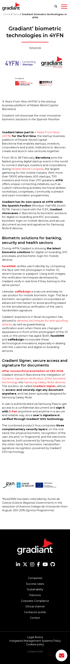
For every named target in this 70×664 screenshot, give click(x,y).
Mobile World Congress (27, 169)
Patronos (35, 595)
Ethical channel (35, 606)
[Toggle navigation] (64, 7)
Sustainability (35, 589)
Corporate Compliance (35, 601)
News (16, 14)
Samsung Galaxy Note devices (44, 382)
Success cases (35, 583)
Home (7, 14)
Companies (35, 578)
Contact (35, 617)
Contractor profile (35, 612)
